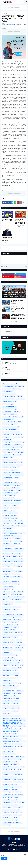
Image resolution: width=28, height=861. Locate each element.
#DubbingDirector (17, 434)
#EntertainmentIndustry (8, 447)
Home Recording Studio (8, 660)
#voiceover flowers (19, 548)
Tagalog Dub (15, 710)
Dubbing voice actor (18, 634)
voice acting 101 (7, 774)
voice (19, 769)
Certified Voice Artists (8, 589)
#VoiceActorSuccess (8, 538)
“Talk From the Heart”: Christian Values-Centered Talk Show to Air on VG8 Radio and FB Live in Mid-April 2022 (20, 222)
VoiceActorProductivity (19, 802)
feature (19, 642)
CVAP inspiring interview (8, 614)
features (13, 645)
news (5, 685)
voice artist (18, 787)
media (5, 678)
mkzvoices (12, 678)
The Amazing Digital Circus (9, 749)
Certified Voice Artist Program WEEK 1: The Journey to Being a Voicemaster (18, 308)
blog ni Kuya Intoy (17, 576)
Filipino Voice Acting (7, 647)
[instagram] (17, 849)
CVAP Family (16, 609)
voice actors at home (8, 787)
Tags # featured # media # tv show (10, 731)
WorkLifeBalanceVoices (8, 822)
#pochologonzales (7, 500)
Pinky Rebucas (6, 693)
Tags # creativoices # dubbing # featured (11, 716)
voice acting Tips (18, 779)
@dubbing (6, 383)
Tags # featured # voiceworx (9, 746)
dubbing (12, 629)
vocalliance (12, 769)
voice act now (6, 771)
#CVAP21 (13, 424)
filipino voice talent (19, 647)
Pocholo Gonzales (7, 698)
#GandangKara (6, 454)
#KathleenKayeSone (8, 477)
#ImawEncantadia (14, 467)
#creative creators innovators (9, 414)
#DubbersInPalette (13, 429)
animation (19, 558)
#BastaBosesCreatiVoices (9, 393)
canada (5, 579)
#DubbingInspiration (18, 437)
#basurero (19, 396)
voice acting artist (17, 774)
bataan (20, 563)
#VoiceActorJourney (16, 535)
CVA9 (5, 601)
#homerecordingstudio (8, 457)
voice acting (15, 771)
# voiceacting (6, 388)
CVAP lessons (19, 614)
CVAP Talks (19, 617)
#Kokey (17, 477)
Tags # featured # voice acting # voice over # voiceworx (13, 741)
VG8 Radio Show (15, 764)
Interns (20, 665)
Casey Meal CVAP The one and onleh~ (11, 581)
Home (3, 13)
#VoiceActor (6, 535)
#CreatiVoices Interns (18, 416)
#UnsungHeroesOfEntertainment (10, 515)
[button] (1, 2)
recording (5, 705)
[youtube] (14, 849)
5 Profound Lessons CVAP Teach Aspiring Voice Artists (13, 294)
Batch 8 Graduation (17, 566)
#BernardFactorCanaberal (9, 398)
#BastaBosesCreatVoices (9, 396)
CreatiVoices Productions (18, 596)
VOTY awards (17, 814)
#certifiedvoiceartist (8, 404)
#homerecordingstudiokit (8, 464)
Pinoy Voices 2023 (17, 693)
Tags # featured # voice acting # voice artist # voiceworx (13, 736)
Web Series (6, 820)
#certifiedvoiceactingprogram (9, 401)
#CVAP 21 (6, 424)
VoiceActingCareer (7, 802)
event (12, 639)
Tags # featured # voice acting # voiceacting (12, 743)
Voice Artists (6, 789)
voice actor (6, 784)
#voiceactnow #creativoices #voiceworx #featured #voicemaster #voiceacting (14, 533)
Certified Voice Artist (8, 586)
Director (16, 627)
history (13, 657)
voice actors (14, 784)
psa (4, 700)
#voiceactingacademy (17, 520)
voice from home (17, 792)
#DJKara (16, 426)
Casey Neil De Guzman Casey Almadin (11, 584)
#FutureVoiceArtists (18, 452)
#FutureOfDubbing (7, 452)
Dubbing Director (18, 632)
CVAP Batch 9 (6, 609)
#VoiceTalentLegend (8, 553)
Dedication (15, 624)
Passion (5, 688)
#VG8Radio (6, 518)
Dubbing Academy (7, 632)
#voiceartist (18, 538)
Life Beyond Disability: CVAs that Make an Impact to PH (7, 239)
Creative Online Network (16, 594)
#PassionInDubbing (7, 492)
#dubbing (5, 431)
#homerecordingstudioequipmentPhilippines (12, 462)
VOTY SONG (16, 817)
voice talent (6, 799)
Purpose (10, 700)
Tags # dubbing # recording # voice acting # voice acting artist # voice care (14, 726)
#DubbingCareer (7, 434)
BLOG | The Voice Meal (14, 574)
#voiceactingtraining (8, 530)
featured (5, 645)
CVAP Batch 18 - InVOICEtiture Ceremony (11, 606)
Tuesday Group (6, 761)
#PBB (16, 492)
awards (5, 563)
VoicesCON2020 (15, 809)
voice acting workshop (19, 782)
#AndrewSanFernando (8, 391)
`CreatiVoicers (6, 556)
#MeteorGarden (18, 485)
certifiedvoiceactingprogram (9, 591)
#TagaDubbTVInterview (8, 510)
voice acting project (7, 779)
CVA (6, 13)
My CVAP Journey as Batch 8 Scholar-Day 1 (12, 683)
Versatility (5, 764)
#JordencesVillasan (18, 475)
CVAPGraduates (14, 622)
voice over (6, 797)
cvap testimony (7, 619)
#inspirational (6, 472)
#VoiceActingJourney (18, 523)
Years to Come (6, 825)
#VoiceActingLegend (8, 525)
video (22, 766)
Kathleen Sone (6, 672)
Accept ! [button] (4, 858)
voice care (14, 789)
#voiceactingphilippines (8, 528)
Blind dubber (19, 571)
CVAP (11, 601)
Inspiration (6, 665)
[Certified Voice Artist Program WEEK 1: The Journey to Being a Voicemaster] (6, 309)
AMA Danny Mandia (17, 556)
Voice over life (14, 797)
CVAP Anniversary (20, 601)
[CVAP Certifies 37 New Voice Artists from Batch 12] (7, 214)
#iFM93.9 (5, 467)
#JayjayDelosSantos (17, 472)
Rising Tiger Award (14, 705)
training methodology (16, 759)
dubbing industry (7, 634)
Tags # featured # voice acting (9, 733)
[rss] (20, 849)
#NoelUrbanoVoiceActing (8, 490)
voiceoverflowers (18, 807)
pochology (17, 698)
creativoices (6, 596)
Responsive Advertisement (14, 7)
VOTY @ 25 (19, 812)
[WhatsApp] (15, 202)
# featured (14, 383)
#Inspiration (14, 470)
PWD (17, 700)
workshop (19, 822)
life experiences (7, 675)
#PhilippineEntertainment (8, 497)
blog (5, 574)
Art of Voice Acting (7, 561)
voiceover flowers (7, 807)
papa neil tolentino (13, 685)
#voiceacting (6, 520)
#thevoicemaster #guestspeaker (10, 513)
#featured (6, 449)
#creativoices (6, 416)
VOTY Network (6, 817)
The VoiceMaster (20, 756)
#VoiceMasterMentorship (8, 546)
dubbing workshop (7, 637)
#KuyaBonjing (6, 480)
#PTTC (18, 502)
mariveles (15, 675)
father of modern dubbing (8, 642)
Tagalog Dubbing (7, 713)
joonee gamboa (7, 670)
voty (12, 812)
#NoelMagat (15, 487)
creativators (6, 594)
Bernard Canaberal (7, 568)
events (19, 639)
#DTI (5, 429)
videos (5, 769)
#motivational (6, 487)
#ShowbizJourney (15, 508)
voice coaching (6, 792)
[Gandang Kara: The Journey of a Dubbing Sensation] (6, 302)
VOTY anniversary (7, 814)
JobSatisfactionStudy (16, 667)
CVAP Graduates (7, 612)
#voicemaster (17, 543)
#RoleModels (14, 505)
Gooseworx (6, 657)
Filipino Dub (21, 645)
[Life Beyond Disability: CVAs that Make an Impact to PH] (7, 232)
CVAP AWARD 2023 (7, 604)
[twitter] (11, 849)
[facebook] (8, 849)
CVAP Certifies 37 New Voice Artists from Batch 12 (7, 221)
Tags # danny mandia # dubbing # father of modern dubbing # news (14, 724)
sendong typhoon (15, 708)
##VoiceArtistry (16, 388)
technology (21, 746)
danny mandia (6, 624)
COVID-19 (20, 591)
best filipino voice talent (8, 571)
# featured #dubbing (8, 386)
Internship (6, 667)
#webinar (17, 553)
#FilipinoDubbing (15, 449)
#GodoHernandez (17, 454)
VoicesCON (6, 809)
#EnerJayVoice (6, 444)
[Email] (20, 202)
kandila (15, 670)
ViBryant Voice (15, 198)
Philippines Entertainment (8, 690)
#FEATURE (19, 447)
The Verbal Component (8, 756)
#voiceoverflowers (17, 551)
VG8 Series (6, 766)
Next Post (24, 266)
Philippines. (20, 690)
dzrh (15, 637)
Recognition (15, 703)
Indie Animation (7, 662)
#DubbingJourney (7, 439)
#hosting (19, 464)
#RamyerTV (6, 505)
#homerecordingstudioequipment (10, 459)
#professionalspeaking (8, 502)
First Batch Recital (16, 650)
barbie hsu (12, 563)
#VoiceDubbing (18, 541)
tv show (15, 761)
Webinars (14, 820)
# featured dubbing (19, 386)
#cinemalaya (17, 411)
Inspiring (13, 665)
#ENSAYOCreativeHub (18, 444)
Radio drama (6, 703)
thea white (6, 759)
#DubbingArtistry (14, 431)
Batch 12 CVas (6, 566)
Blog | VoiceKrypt (7, 576)
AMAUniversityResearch (8, 558)
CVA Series (9, 198)
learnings (15, 672)
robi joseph (6, 708)
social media (6, 710)
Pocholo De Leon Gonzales (9, 695)
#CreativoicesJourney (8, 419)
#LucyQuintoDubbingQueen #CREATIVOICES (12, 482)
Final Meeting (6, 650)
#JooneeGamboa (7, 475)
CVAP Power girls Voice (8, 617)
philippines (13, 688)
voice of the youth (19, 794)
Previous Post (4, 266)
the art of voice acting (8, 751)
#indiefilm (5, 470)
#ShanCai (5, 508)
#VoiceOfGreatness (7, 548)
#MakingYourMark (7, 485)
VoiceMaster (6, 804)
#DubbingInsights (7, 437)
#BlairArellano (20, 398)
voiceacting (14, 799)
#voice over (14, 518)
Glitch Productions (7, 652)
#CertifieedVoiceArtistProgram (9, 409)
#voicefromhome (7, 543)
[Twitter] (12, 202)
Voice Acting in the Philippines (9, 776)
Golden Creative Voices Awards (10, 655)
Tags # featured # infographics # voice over (12, 728)
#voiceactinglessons (20, 525)
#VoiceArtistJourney (8, 541)
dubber (5, 629)
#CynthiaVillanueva (7, 426)
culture (5, 599)
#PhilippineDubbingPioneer (9, 495)
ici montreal (19, 660)
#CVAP (19, 421)
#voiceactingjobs (7, 523)
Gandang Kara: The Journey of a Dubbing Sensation (18, 301)
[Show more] (23, 202)
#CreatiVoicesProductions (9, 421)
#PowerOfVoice (18, 500)
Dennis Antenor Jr (7, 627)
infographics (16, 662)
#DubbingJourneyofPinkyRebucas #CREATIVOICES (13, 442)
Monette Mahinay (7, 680)
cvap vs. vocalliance (18, 619)
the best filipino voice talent (9, 754)
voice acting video (7, 782)
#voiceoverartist (7, 551)
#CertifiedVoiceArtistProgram (9, 406)
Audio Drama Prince (18, 561)
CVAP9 (5, 622)
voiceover (14, 804)
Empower (5, 639)
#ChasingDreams (7, 411)
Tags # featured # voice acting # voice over (12, 738)
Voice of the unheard (8, 794)
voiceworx (6, 812)
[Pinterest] (18, 202)
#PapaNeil (19, 490)
